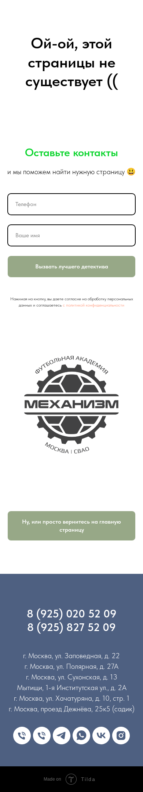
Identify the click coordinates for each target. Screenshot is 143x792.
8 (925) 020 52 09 (72, 613)
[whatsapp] (81, 735)
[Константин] (42, 735)
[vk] (101, 735)
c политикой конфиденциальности (93, 305)
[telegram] (61, 735)
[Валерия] (22, 735)
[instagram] (121, 735)
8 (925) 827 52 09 (71, 627)
